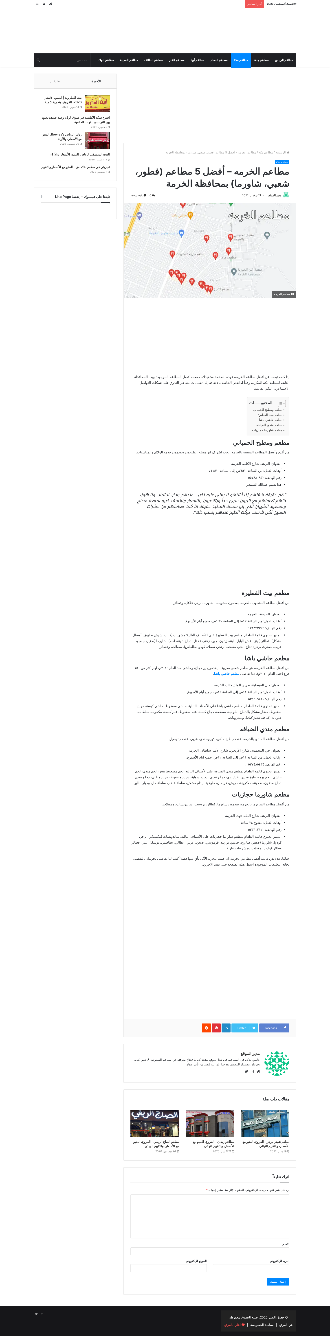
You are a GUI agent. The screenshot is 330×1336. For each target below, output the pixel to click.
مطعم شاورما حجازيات (267, 430)
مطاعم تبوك (106, 60)
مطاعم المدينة (129, 60)
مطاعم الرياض (284, 60)
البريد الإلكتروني (279, 1261)
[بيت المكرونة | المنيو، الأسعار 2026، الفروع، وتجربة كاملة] (97, 103)
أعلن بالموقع (233, 1325)
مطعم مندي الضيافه (269, 425)
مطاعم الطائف (153, 60)
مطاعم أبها (197, 60)
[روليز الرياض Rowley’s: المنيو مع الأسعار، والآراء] (97, 140)
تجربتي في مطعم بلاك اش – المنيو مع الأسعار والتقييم (75, 167)
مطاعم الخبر (177, 60)
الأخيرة (96, 81)
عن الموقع (286, 1325)
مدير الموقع (274, 195)
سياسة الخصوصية (262, 1325)
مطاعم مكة (241, 60)
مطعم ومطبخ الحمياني (267, 409)
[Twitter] (36, 1314)
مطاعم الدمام (219, 60)
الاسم (285, 1244)
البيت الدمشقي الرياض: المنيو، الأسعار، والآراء (80, 154)
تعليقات (54, 81)
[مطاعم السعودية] (254, 30)
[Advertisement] (209, 105)
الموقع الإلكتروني (196, 1261)
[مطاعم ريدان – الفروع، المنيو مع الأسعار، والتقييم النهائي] (210, 1123)
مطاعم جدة (261, 60)
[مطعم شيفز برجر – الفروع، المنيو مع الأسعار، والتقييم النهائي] (265, 1123)
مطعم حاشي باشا (270, 420)
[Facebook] (41, 1314)
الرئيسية (281, 152)
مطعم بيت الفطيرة (270, 415)
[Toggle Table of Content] (280, 403)
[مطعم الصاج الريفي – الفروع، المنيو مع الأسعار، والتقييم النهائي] (154, 1123)
